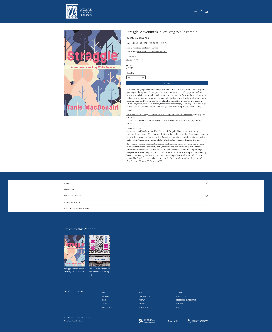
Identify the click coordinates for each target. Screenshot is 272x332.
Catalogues (181, 296)
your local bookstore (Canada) (146, 48)
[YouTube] (77, 291)
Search (179, 307)
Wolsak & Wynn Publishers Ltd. (79, 318)
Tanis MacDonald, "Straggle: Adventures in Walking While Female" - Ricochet (159, 115)
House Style (107, 307)
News (104, 300)
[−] (128, 77)
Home (104, 292)
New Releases (144, 292)
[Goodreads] (73, 291)
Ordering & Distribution (186, 300)
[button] (201, 11)
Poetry (142, 300)
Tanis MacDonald (140, 38)
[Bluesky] (82, 291)
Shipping (129, 60)
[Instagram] (69, 291)
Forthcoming (144, 296)
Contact (179, 304)
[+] (143, 77)
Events (104, 304)
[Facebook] (65, 291)
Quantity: (130, 73)
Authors (105, 296)
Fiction (142, 304)
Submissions (181, 292)
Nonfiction (143, 307)
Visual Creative (77, 321)
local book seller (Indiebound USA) (152, 52)
